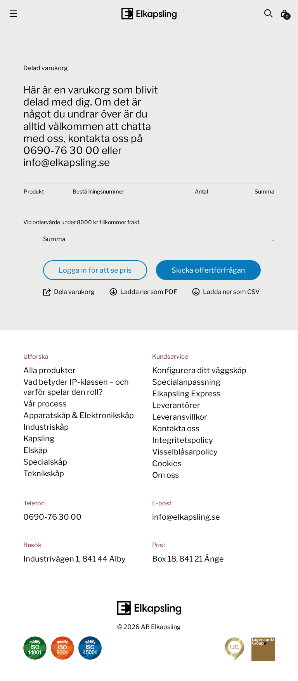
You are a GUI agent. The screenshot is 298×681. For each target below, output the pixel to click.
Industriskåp (46, 427)
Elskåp (35, 450)
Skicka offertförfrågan (208, 270)
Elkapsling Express (186, 393)
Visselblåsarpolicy (185, 451)
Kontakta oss (175, 428)
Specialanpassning (186, 382)
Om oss (165, 475)
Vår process (44, 403)
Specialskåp (45, 462)
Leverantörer (176, 405)
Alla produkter (49, 370)
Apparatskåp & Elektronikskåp (78, 415)
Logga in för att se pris (95, 270)
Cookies (167, 463)
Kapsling (38, 438)
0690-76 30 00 (52, 517)
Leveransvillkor (179, 417)
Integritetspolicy (182, 440)
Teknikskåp (43, 473)
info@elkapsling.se (186, 517)
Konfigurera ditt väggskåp (199, 370)
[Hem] (149, 13)
